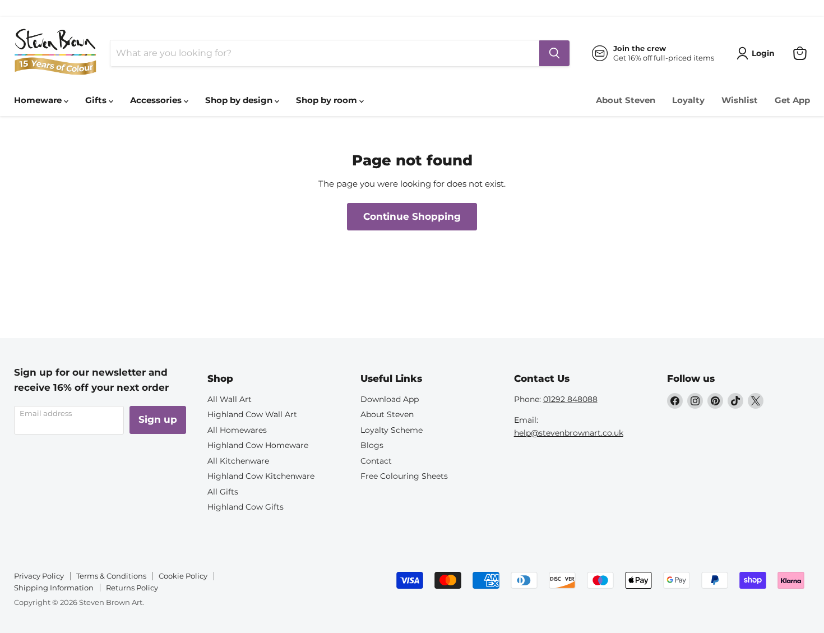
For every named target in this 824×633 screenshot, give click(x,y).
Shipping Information (54, 587)
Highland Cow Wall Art (252, 414)
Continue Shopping (412, 216)
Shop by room (327, 100)
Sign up (157, 419)
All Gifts (222, 492)
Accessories (157, 100)
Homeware (39, 100)
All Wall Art (229, 399)
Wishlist (739, 100)
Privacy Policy (39, 575)
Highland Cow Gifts (245, 507)
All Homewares (237, 430)
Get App (792, 100)
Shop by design (240, 100)
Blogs (371, 445)
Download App (389, 399)
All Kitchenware (238, 461)
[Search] (554, 53)
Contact (376, 461)
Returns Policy (132, 587)
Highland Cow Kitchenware (260, 476)
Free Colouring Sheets (404, 476)
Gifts (97, 100)
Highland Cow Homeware (257, 445)
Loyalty (688, 100)
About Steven (625, 100)
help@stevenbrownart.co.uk (568, 433)
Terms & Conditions (111, 575)
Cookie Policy (183, 575)
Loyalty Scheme (391, 430)
